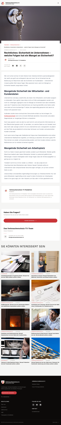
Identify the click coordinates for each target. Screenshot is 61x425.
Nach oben (55, 422)
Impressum (3, 407)
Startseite (6, 45)
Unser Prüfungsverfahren (38, 387)
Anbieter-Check (36, 384)
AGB (2, 412)
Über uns (3, 404)
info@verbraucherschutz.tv (16, 237)
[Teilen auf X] (20, 65)
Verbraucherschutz (14, 45)
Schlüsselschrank (9, 116)
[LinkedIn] (40, 404)
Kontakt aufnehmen (29, 220)
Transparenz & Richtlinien (7, 415)
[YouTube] (37, 404)
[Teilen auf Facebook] (12, 65)
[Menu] (58, 3)
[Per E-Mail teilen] (24, 65)
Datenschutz (4, 409)
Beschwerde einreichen (8, 393)
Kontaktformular (36, 411)
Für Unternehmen (5, 396)
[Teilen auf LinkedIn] (16, 65)
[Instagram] (33, 404)
